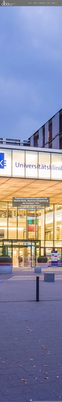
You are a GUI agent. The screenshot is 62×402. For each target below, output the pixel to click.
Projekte (35, 3)
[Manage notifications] (60, 397)
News (48, 3)
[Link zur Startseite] (9, 3)
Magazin (53, 3)
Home (30, 3)
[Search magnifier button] (59, 3)
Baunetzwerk (42, 3)
